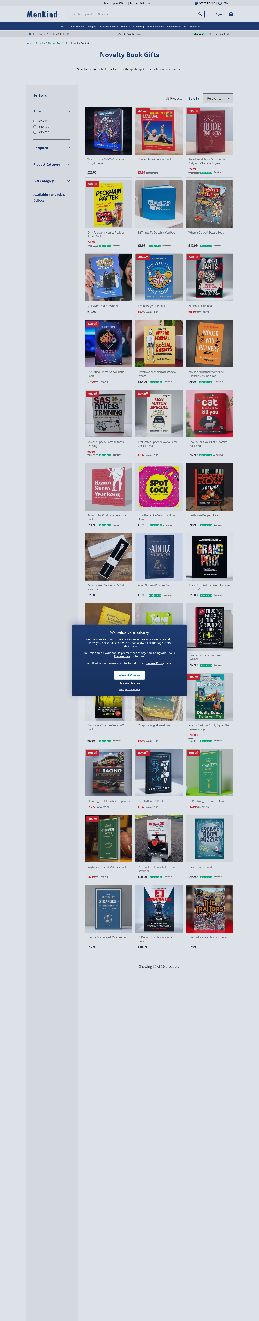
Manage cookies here (129, 689)
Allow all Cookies (129, 675)
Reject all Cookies (129, 682)
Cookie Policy (155, 663)
